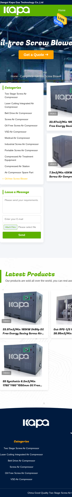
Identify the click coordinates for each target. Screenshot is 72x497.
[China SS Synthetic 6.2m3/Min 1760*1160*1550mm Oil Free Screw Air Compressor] (24, 359)
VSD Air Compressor (15, 131)
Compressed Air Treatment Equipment (19, 158)
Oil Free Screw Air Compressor (21, 125)
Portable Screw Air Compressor (21, 150)
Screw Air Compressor (16, 119)
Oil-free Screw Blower (16, 178)
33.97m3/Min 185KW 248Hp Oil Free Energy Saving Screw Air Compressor (23, 331)
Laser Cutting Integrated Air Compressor (19, 105)
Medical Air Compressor (17, 138)
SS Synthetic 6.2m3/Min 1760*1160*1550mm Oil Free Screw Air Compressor (21, 383)
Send (21, 235)
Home (61, 10)
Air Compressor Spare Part (19, 172)
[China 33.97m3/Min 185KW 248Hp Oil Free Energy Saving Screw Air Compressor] (24, 307)
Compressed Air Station (17, 166)
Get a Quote (34, 55)
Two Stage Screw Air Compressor (15, 95)
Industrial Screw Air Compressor (22, 144)
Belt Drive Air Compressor (18, 113)
